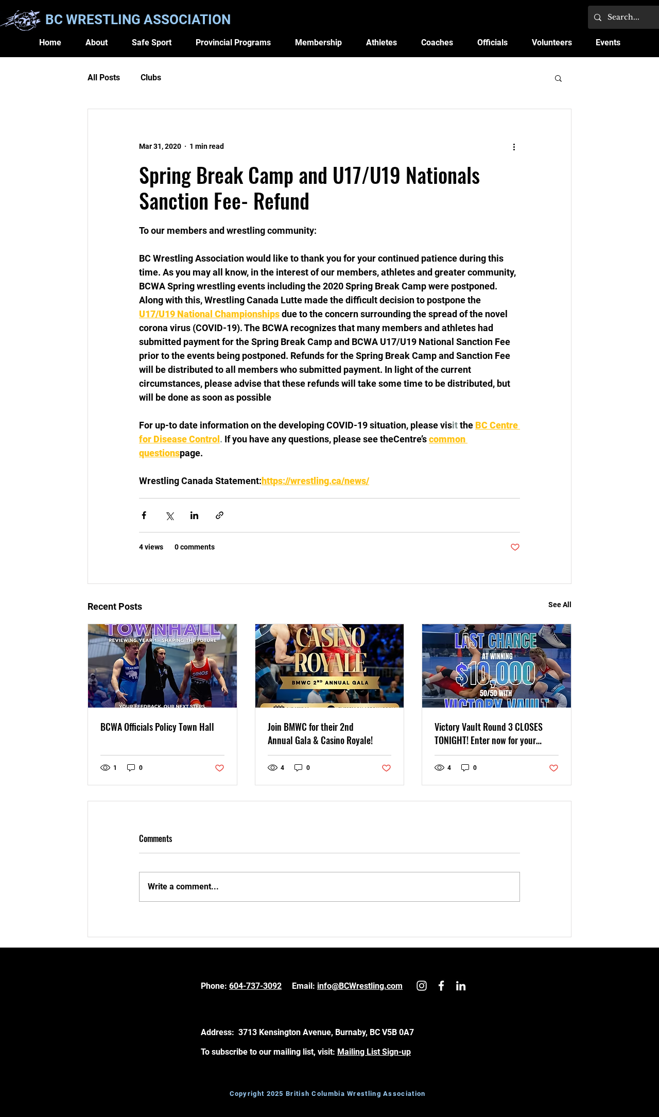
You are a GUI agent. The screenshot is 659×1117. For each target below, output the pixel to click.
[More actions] (514, 146)
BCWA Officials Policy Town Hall (157, 726)
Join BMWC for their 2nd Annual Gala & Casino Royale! (320, 733)
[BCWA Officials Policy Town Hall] (162, 666)
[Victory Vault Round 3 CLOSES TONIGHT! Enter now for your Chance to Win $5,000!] (496, 666)
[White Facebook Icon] (441, 985)
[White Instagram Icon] (421, 985)
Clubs (151, 77)
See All (559, 604)
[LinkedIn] (460, 985)
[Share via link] (219, 515)
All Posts (104, 77)
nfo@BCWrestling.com (361, 986)
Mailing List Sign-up (374, 1052)
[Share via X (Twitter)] (169, 515)
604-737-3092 (255, 986)
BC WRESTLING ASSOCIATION (138, 19)
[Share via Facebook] (144, 515)
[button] (97, 42)
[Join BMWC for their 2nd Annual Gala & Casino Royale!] (329, 666)
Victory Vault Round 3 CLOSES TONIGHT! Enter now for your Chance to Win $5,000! (489, 733)
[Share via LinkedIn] (194, 515)
